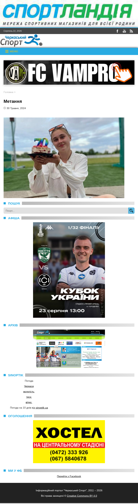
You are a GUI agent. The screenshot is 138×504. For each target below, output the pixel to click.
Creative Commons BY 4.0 (82, 495)
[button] (14, 51)
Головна (8, 92)
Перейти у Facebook (69, 476)
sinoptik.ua (42, 407)
